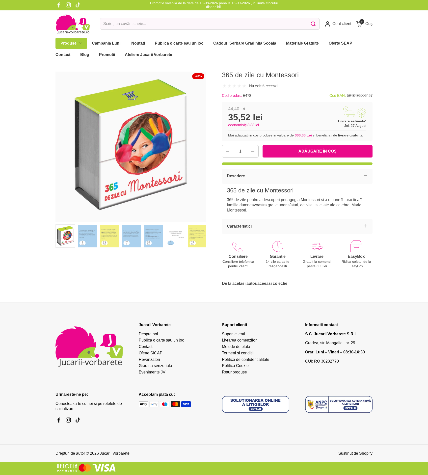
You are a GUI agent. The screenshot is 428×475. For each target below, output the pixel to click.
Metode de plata (236, 346)
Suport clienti (233, 334)
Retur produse (234, 372)
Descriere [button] (236, 176)
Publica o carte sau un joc (161, 340)
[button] (364, 24)
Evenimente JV (152, 372)
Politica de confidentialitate (245, 359)
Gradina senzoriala (155, 366)
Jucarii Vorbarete (115, 453)
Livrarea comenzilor (239, 340)
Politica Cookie (235, 366)
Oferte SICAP (150, 353)
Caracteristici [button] (239, 226)
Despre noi (148, 334)
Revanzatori (149, 359)
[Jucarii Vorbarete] (72, 24)
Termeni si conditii (238, 353)
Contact (145, 346)
